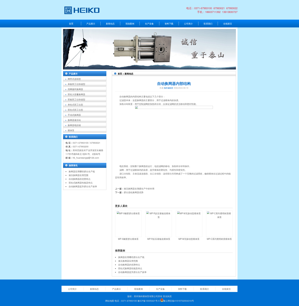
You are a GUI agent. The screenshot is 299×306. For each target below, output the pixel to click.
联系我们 (208, 23)
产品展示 (90, 23)
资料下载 (169, 23)
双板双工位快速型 (76, 99)
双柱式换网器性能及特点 (81, 182)
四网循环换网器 (75, 89)
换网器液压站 (74, 120)
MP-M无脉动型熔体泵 (188, 238)
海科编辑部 (168, 87)
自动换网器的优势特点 (79, 178)
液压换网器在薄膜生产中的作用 (139, 188)
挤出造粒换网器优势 (133, 192)
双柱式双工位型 (75, 109)
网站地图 (109, 300)
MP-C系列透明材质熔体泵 (219, 238)
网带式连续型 (74, 78)
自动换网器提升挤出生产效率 (83, 186)
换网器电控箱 (74, 125)
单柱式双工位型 (75, 104)
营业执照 (167, 296)
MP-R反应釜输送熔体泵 (158, 238)
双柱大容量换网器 (76, 94)
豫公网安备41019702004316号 (178, 300)
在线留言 (227, 23)
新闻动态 (110, 23)
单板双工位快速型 (76, 84)
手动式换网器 (74, 114)
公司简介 (188, 23)
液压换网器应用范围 (78, 175)
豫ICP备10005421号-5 (149, 300)
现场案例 (130, 23)
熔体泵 (71, 130)
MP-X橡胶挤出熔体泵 (128, 238)
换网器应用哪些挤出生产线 (82, 171)
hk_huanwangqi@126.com (86, 157)
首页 (71, 23)
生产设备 (149, 23)
